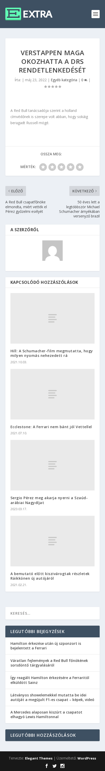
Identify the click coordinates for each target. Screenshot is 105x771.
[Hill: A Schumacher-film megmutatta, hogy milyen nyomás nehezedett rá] (52, 318)
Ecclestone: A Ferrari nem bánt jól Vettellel (51, 426)
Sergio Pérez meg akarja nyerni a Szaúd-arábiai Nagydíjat (49, 500)
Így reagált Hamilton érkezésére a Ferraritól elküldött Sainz (49, 680)
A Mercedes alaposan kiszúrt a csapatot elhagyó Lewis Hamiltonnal (46, 714)
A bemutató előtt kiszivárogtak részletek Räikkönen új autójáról (50, 576)
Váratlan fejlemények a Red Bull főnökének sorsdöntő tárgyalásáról (49, 663)
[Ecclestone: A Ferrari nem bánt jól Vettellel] (52, 394)
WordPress (86, 758)
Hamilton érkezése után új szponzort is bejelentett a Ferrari (45, 645)
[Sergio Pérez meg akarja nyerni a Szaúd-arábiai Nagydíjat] (52, 465)
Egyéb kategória (64, 79)
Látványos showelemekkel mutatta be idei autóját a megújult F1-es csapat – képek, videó (52, 697)
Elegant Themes (38, 758)
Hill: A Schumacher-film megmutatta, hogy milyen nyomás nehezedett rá (51, 353)
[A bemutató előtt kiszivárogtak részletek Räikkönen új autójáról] (52, 541)
